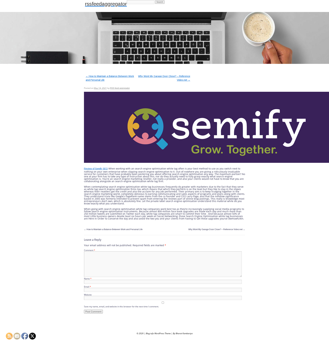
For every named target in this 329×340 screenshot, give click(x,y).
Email (87, 286)
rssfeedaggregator (106, 4)
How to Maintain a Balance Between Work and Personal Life (113, 229)
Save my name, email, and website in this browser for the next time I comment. (121, 306)
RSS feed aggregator (120, 88)
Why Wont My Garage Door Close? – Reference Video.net (216, 229)
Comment (89, 250)
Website (88, 294)
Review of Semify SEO (96, 168)
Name (88, 278)
